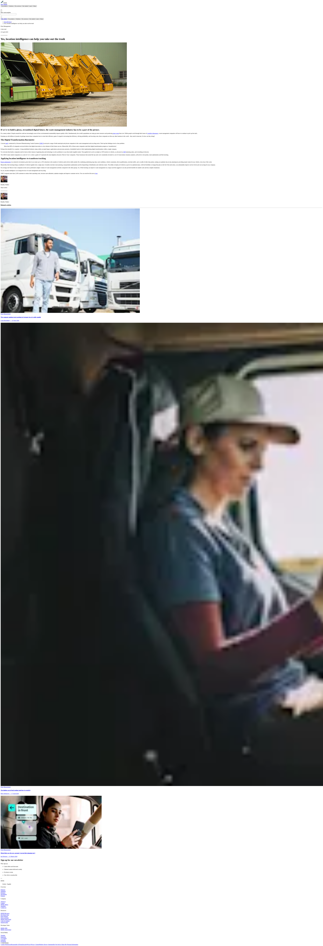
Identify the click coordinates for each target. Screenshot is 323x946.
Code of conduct (5, 921)
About (34, 6)
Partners (3, 896)
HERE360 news (5, 913)
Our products (4, 6)
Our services (18, 6)
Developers (4, 894)
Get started (25, 6)
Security (24, 944)
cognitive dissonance (152, 133)
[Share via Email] (5, 35)
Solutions (11, 6)
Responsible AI (15, 944)
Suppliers (3, 906)
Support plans (4, 922)
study (6, 143)
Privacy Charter (35, 944)
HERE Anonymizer (6, 929)
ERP (124, 152)
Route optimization (6, 162)
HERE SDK (4, 928)
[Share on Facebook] (1, 35)
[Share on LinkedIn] (2, 35)
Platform (3, 890)
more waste (116, 133)
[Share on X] (4, 35)
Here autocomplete (6, 12)
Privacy (29, 944)
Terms (20, 944)
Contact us (3, 907)
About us (3, 901)
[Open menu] (1, 11)
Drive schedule (5, 918)
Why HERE (4, 4)
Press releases (4, 916)
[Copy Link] (6, 35)
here (96, 173)
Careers (3, 903)
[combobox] (161, 15)
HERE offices (4, 904)
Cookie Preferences (6, 944)
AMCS (41, 143)
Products (3, 893)
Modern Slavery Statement (46, 944)
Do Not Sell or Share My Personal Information (65, 944)
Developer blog (5, 915)
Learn (30, 6)
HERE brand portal (6, 919)
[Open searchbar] (1, 9)
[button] (161, 884)
